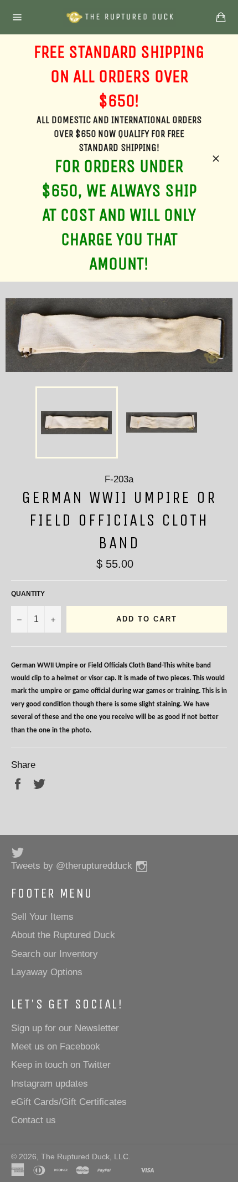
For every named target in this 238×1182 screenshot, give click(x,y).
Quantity (28, 594)
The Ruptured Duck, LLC (84, 1157)
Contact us (33, 1120)
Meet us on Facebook (55, 1046)
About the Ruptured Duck (63, 935)
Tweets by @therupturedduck (71, 865)
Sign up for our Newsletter (65, 1028)
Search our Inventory (54, 954)
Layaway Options (46, 972)
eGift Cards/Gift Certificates (69, 1102)
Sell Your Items (42, 916)
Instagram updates (49, 1083)
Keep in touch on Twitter (61, 1064)
